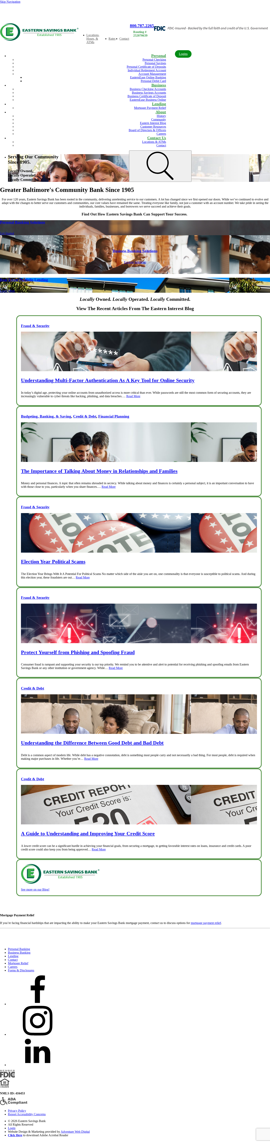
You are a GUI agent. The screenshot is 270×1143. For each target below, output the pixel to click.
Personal (158, 55)
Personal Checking (154, 59)
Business (158, 85)
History (161, 116)
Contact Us (156, 138)
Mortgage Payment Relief (150, 107)
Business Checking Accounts (148, 89)
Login (11, 1128)
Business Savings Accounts (149, 92)
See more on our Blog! (35, 889)
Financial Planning (113, 416)
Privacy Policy (17, 1110)
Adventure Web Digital (75, 1131)
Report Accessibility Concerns (27, 1114)
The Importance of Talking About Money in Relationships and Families (99, 471)
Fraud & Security (35, 326)
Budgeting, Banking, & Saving (46, 416)
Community (158, 119)
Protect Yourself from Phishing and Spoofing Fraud (78, 652)
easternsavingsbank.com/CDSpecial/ (24, 13)
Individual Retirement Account (147, 70)
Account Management (152, 74)
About (161, 112)
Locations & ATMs (154, 141)
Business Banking (19, 952)
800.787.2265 (142, 25)
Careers (161, 133)
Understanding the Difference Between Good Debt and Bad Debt (92, 743)
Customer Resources (153, 126)
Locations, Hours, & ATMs (92, 38)
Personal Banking (19, 949)
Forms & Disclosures (21, 970)
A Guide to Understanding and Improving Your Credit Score (88, 833)
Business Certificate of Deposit (146, 96)
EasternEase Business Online (148, 99)
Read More (133, 396)
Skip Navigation (10, 1)
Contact (124, 38)
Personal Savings (155, 63)
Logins (183, 54)
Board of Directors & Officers (147, 130)
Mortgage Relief (18, 963)
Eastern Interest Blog (153, 123)
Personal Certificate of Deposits (146, 66)
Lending (159, 104)
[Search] (160, 166)
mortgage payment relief (206, 923)
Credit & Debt (84, 416)
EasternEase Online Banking (148, 77)
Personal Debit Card (153, 81)
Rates (112, 38)
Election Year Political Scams (53, 561)
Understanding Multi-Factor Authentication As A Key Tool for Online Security (107, 380)
